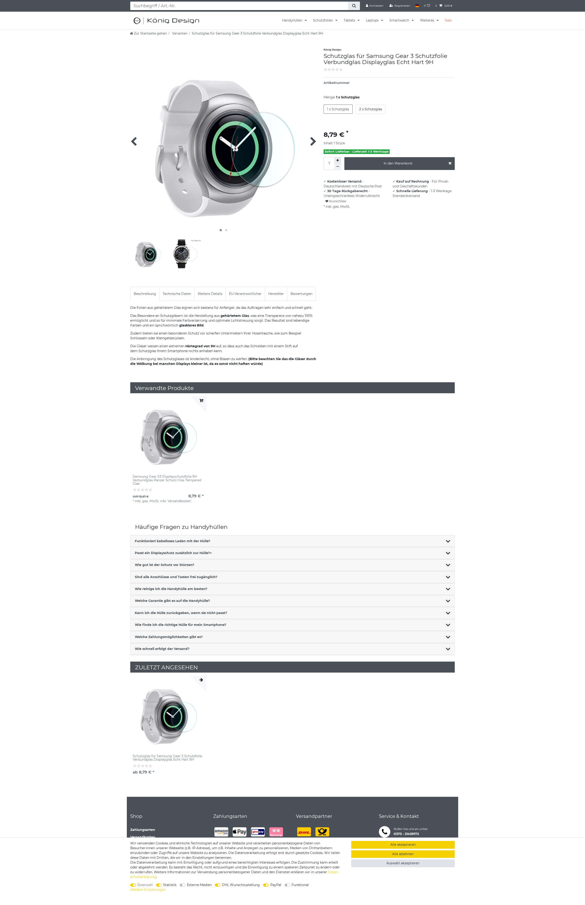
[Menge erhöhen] (338, 160)
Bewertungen (301, 294)
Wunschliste (337, 201)
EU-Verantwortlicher (245, 294)
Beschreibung (145, 294)
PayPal (275, 885)
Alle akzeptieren (403, 845)
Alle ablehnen (403, 854)
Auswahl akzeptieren (402, 863)
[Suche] (354, 6)
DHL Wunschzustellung (241, 885)
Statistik (169, 885)
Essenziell (145, 885)
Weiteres (427, 20)
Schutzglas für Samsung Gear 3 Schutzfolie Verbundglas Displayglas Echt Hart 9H (167, 758)
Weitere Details (210, 294)
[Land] (417, 5)
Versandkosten (142, 837)
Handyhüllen (292, 20)
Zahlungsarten (142, 830)
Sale (448, 20)
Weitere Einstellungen (148, 890)
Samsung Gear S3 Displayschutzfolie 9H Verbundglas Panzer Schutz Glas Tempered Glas (167, 480)
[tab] (145, 293)
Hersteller (276, 294)
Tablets (350, 20)
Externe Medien (199, 885)
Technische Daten (177, 294)
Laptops (373, 20)
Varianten (179, 33)
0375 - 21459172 (406, 834)
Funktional (300, 885)
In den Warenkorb (398, 163)
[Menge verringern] (338, 167)
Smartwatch (399, 20)
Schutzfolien (323, 20)
